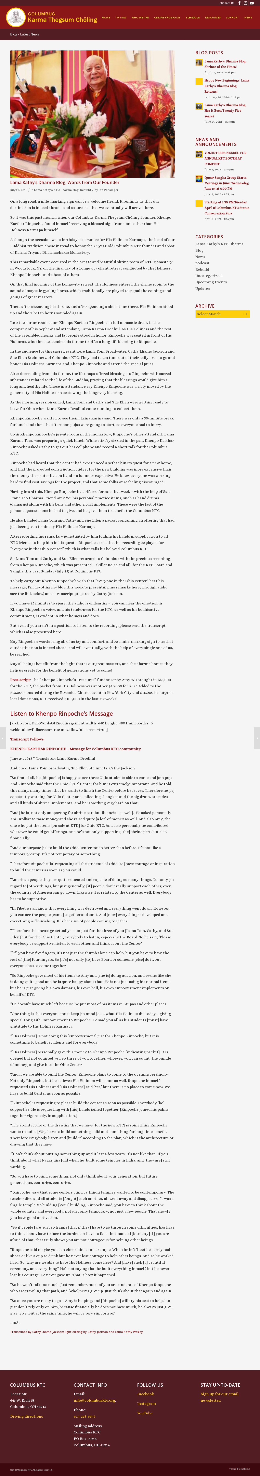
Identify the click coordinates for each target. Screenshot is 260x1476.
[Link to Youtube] (252, 3)
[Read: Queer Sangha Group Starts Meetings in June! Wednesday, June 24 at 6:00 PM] (199, 179)
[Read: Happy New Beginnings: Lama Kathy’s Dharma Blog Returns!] (199, 81)
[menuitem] (226, 3)
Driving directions (26, 1416)
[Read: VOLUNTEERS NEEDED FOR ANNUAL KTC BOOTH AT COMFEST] (199, 154)
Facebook (145, 1394)
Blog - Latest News (24, 34)
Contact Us (227, 2)
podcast (202, 263)
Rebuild (85, 190)
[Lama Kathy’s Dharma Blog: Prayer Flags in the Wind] (3, 738)
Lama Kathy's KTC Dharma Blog (56, 190)
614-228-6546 (84, 1416)
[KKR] (92, 114)
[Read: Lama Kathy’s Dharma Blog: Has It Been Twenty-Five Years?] (199, 106)
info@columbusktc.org (94, 1400)
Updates (202, 288)
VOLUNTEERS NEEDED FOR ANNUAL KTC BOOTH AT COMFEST (225, 158)
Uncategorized (208, 276)
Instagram (146, 1403)
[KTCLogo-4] (52, 17)
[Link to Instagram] (245, 3)
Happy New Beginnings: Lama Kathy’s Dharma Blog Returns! (227, 85)
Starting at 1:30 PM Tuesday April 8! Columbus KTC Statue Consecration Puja (227, 207)
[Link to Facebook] (239, 3)
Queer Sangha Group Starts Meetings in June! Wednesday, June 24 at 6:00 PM (227, 183)
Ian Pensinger (108, 190)
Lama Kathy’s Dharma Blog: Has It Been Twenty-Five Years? (225, 110)
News (200, 257)
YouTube (144, 1413)
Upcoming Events (211, 282)
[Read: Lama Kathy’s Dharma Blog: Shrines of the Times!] (199, 62)
